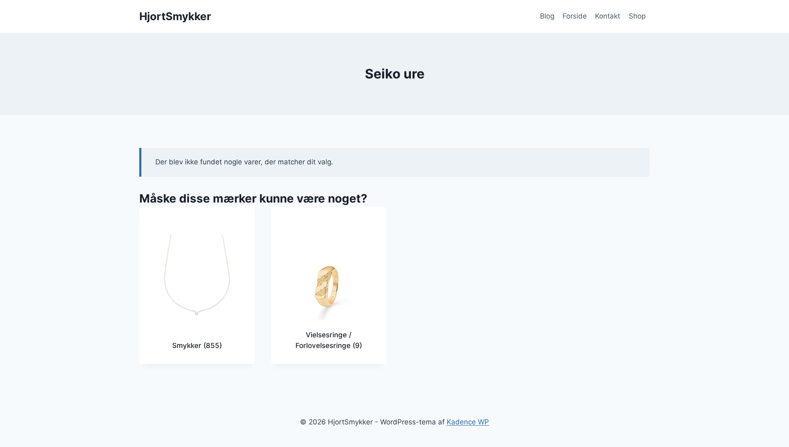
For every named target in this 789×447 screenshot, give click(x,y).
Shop (637, 16)
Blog (547, 16)
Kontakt (607, 16)
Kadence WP (468, 422)
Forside (575, 16)
